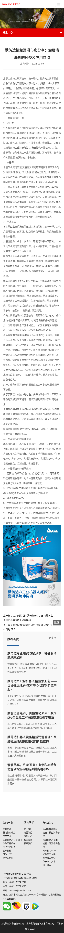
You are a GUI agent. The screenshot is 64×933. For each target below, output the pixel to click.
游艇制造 (7, 829)
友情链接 (48, 822)
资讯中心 (7, 32)
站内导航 (29, 822)
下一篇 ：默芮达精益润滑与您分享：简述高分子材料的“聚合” (28, 627)
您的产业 (8, 822)
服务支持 (28, 840)
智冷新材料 (8, 858)
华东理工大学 (49, 861)
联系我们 (28, 843)
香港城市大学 (49, 858)
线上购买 (47, 865)
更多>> (52, 637)
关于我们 (28, 829)
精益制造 (28, 832)
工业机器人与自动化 (12, 840)
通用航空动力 (9, 832)
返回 (56, 622)
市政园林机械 (9, 843)
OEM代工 (7, 854)
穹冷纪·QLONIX (50, 850)
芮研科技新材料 (50, 829)
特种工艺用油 (9, 847)
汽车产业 (7, 836)
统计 (37, 929)
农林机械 (7, 850)
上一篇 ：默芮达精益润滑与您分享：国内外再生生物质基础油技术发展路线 (28, 618)
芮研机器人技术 (50, 840)
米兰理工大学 (49, 854)
